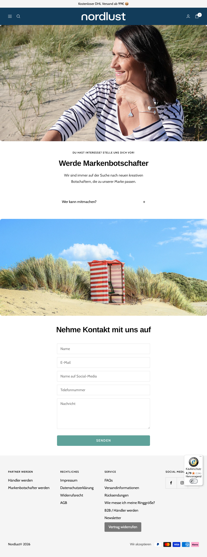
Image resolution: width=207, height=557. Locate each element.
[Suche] (18, 16)
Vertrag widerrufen (123, 527)
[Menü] (200, 457)
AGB (63, 503)
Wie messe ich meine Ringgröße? (130, 503)
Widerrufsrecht (71, 495)
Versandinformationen (122, 488)
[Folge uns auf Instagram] (182, 482)
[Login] (188, 16)
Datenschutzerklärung (77, 488)
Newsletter (113, 518)
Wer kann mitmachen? (79, 202)
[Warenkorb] (197, 16)
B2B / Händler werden (121, 510)
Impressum (68, 480)
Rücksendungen (117, 495)
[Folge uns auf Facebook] (171, 482)
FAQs (109, 480)
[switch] (194, 481)
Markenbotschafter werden (29, 488)
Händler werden (20, 480)
